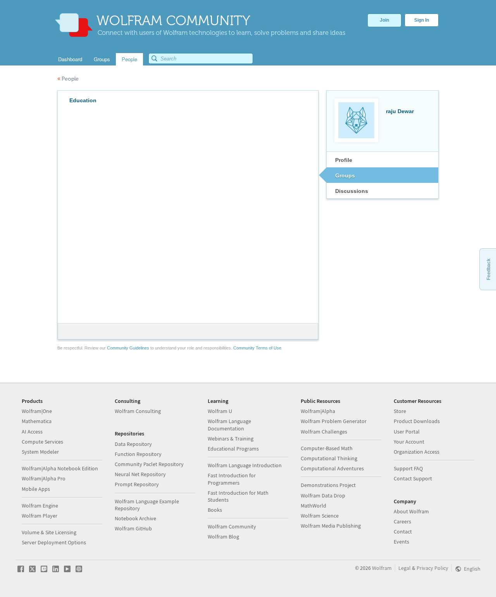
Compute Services (42, 441)
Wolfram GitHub (133, 528)
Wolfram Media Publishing (331, 525)
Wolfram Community (232, 526)
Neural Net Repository (140, 474)
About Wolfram (411, 511)
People (68, 79)
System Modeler (40, 451)
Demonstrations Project (328, 485)
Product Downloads (417, 421)
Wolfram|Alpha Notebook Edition (60, 468)
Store (400, 411)
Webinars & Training (230, 438)
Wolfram (382, 567)
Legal (404, 567)
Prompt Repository (137, 484)
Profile (343, 160)
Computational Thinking (329, 458)
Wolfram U (220, 411)
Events (401, 541)
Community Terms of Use (257, 348)
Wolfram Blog (223, 536)
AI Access (32, 431)
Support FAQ (408, 468)
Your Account (409, 441)
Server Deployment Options (54, 542)
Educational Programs (233, 448)
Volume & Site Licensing (49, 532)
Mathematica (37, 421)
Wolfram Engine (40, 505)
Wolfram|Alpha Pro (43, 478)
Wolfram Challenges (324, 431)
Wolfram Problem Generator (334, 421)
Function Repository (138, 454)
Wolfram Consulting (138, 411)
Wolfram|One (37, 411)
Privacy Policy (432, 567)
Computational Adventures (332, 468)
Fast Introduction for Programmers (232, 479)
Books (215, 509)
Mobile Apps (36, 488)
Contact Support (413, 478)
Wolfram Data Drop (323, 495)
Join (384, 20)
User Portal (407, 431)
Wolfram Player (39, 515)
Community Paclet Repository (149, 464)
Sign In (421, 20)
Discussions (351, 191)
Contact (403, 531)
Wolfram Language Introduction (245, 465)
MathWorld (313, 505)
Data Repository (133, 443)
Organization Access (416, 451)
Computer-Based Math (327, 448)
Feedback (488, 269)
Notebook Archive (135, 518)
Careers (402, 521)
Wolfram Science (320, 515)
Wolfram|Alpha (318, 411)
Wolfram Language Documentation (229, 425)
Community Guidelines (128, 348)
